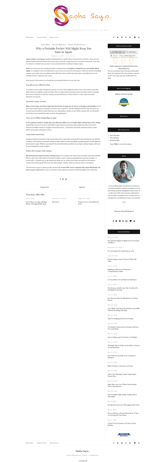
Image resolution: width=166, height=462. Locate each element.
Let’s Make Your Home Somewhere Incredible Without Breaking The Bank (124, 309)
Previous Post (45, 187)
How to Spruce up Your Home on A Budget (122, 337)
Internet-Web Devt (59, 44)
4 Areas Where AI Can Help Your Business (122, 280)
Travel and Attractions (76, 44)
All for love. (56, 202)
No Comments (70, 56)
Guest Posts (42, 37)
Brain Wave (46, 44)
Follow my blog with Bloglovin (124, 211)
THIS (115, 144)
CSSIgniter (94, 455)
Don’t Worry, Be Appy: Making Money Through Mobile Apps (36, 203)
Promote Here (114, 140)
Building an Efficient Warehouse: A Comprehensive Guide (120, 270)
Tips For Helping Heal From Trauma (120, 319)
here (133, 71)
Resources (54, 37)
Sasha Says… (83, 451)
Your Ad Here (114, 138)
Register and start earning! (124, 94)
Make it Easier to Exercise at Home (120, 366)
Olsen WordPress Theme (77, 455)
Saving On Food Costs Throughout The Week (123, 405)
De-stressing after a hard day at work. (121, 251)
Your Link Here (114, 135)
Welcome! (30, 37)
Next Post (82, 187)
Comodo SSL (83, 461)
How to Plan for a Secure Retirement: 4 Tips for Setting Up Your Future (123, 414)
